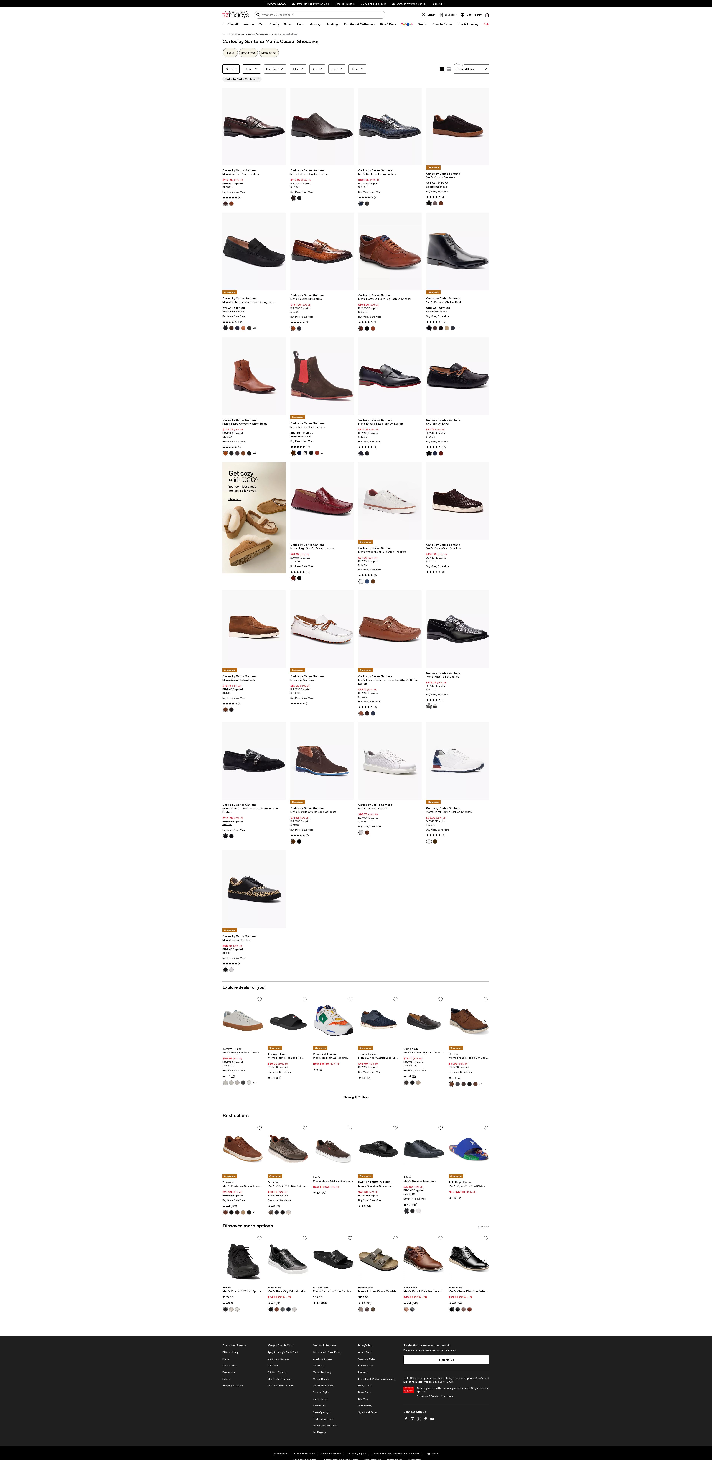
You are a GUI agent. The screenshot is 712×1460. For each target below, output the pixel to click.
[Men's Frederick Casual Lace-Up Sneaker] (242, 1149)
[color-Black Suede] (441, 328)
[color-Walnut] (373, 328)
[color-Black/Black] (243, 1082)
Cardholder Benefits (278, 1359)
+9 (322, 453)
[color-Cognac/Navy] (475, 1084)
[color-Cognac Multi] (469, 1309)
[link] (254, 187)
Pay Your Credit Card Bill (281, 1385)
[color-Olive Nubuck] (231, 328)
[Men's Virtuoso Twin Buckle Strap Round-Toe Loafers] (254, 761)
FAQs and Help (230, 1352)
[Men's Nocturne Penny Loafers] (390, 126)
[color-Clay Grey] (231, 1309)
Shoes (275, 34)
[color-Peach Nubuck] (243, 328)
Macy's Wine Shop (323, 1385)
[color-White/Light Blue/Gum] (225, 1082)
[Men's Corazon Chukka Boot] (458, 251)
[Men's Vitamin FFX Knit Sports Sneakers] (242, 1259)
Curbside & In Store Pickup (327, 1352)
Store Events (319, 1405)
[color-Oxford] (435, 706)
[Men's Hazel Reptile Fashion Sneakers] (458, 761)
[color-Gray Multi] (282, 1309)
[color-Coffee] (367, 713)
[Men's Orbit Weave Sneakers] (458, 501)
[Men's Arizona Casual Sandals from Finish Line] (378, 1259)
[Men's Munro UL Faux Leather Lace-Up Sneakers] (333, 1149)
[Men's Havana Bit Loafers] (322, 251)
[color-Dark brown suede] (429, 203)
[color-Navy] (299, 328)
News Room (364, 1392)
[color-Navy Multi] (288, 1309)
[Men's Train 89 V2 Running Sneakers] (333, 1020)
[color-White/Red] (237, 1082)
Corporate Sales (366, 1359)
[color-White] (361, 581)
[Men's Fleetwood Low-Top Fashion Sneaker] (390, 251)
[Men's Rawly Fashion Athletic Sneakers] (242, 1020)
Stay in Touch (320, 1399)
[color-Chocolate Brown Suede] (293, 453)
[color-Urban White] (237, 1309)
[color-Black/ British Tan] (249, 1212)
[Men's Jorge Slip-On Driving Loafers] (322, 501)
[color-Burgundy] (293, 578)
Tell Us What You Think (325, 1425)
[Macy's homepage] (224, 34)
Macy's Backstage (322, 1372)
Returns (226, 1379)
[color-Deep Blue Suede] (453, 328)
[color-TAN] (231, 203)
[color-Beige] (361, 1309)
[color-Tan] (225, 453)
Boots (230, 52)
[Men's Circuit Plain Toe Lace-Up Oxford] (423, 1259)
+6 (254, 328)
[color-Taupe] (418, 1082)
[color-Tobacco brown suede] (441, 203)
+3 (254, 1082)
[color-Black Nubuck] (225, 328)
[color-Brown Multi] (276, 1309)
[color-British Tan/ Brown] (225, 1212)
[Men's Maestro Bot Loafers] (458, 629)
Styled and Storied (368, 1412)
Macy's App (319, 1365)
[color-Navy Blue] (373, 713)
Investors (362, 1372)
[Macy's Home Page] (235, 15)
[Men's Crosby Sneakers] (458, 126)
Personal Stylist (321, 1392)
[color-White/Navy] (249, 1082)
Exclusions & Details (427, 1396)
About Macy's (365, 1352)
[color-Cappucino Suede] (447, 328)
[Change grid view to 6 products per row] (449, 69)
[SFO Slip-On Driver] (458, 376)
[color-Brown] (225, 203)
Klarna (225, 1359)
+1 (254, 1212)
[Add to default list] (259, 999)
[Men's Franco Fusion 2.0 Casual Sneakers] (469, 1020)
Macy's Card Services (279, 1379)
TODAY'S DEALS (275, 3)
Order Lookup (229, 1365)
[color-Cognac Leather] (317, 453)
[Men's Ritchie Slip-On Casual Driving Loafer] (254, 251)
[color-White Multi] (294, 1309)
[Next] (281, 126)
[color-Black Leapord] (225, 969)
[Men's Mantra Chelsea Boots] (322, 376)
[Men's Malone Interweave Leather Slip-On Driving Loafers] (390, 629)
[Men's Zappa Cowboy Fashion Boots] (254, 376)
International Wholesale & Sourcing (376, 1379)
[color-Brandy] (406, 1309)
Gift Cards (273, 1365)
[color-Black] (299, 198)
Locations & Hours (322, 1359)
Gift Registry (319, 1432)
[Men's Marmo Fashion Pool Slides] (288, 1020)
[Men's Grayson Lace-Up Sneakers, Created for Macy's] (423, 1149)
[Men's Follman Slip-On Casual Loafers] (423, 1020)
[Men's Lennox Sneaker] (254, 889)
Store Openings (321, 1412)
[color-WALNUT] (361, 328)
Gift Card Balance (277, 1372)
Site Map (363, 1399)
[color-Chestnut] (463, 1084)
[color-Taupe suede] (435, 203)
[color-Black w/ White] (412, 1211)
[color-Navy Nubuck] (237, 328)
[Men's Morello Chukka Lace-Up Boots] (322, 761)
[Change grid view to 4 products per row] (442, 69)
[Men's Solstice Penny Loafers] (254, 126)
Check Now (447, 1396)
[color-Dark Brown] (406, 1082)
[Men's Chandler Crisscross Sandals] (378, 1149)
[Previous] (226, 126)
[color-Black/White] (469, 1084)
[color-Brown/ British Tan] (237, 1212)
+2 (457, 328)
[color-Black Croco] (249, 453)
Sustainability (365, 1405)
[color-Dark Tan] (451, 1084)
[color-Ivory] (288, 1212)
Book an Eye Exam (323, 1419)
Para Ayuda (228, 1372)
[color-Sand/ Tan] (243, 1212)
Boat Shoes (248, 52)
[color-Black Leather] (249, 328)
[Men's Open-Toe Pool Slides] (469, 1149)
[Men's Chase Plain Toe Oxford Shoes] (469, 1259)
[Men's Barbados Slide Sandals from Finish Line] (333, 1259)
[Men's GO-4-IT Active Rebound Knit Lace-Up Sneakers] (288, 1149)
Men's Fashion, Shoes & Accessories (248, 34)
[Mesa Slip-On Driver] (322, 629)
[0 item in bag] (487, 15)
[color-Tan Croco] (243, 453)
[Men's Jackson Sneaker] (390, 761)
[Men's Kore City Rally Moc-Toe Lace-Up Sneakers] (288, 1259)
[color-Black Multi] (270, 1309)
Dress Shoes (269, 52)
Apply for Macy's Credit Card (283, 1352)
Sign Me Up (446, 1359)
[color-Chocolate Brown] (237, 453)
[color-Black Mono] (231, 1212)
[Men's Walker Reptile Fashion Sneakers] (390, 501)
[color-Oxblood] (441, 453)
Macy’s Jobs (364, 1385)
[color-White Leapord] (231, 969)
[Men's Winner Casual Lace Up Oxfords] (378, 1020)
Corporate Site (365, 1365)
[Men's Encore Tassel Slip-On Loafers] (390, 376)
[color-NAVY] (361, 203)
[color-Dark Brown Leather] (435, 328)
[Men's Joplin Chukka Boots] (254, 629)
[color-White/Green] (231, 1082)
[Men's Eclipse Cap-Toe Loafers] (322, 126)
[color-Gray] (367, 453)
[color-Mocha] (373, 1309)
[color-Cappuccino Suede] (305, 453)
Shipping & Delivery (232, 1385)
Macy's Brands (321, 1379)
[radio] (225, 204)
